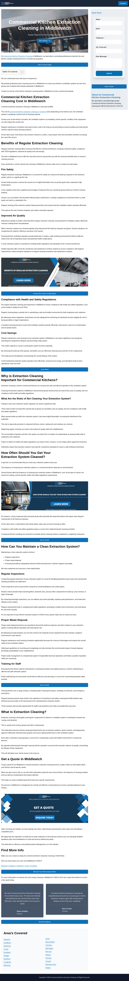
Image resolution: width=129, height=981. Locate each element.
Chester (48, 961)
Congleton (7, 962)
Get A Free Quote (44, 922)
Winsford (4, 866)
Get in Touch (44, 685)
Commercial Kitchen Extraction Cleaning (17, 56)
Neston (48, 968)
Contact (123, 3)
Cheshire (48, 945)
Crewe (27, 866)
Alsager (6, 956)
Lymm (47, 939)
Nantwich (7, 959)
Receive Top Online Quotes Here (44, 872)
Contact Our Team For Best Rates (44, 293)
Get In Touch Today (44, 65)
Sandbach (12, 866)
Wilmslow (7, 965)
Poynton (48, 958)
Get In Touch (44, 540)
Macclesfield (49, 942)
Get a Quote (43, 40)
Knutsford (33, 866)
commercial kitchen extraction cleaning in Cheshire (27, 112)
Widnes (48, 955)
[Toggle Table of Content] (21, 72)
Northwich (20, 866)
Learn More (45, 369)
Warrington (49, 948)
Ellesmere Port (50, 964)
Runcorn (48, 951)
